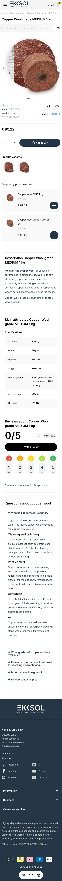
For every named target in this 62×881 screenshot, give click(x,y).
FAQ (57, 28)
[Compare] (38, 875)
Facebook (13, 771)
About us (6, 758)
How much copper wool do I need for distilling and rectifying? (30, 664)
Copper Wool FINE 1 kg (30, 194)
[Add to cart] (54, 205)
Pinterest (12, 777)
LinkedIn (42, 777)
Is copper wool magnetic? (26, 672)
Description (12, 28)
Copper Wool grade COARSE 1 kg (34, 221)
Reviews (46, 27)
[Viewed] (23, 875)
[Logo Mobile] (19, 4)
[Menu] (5, 4)
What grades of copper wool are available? (29, 654)
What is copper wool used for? (29, 512)
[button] (3, 68)
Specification (29, 28)
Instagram (13, 764)
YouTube (42, 771)
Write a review (31, 446)
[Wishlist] (31, 875)
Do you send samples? (24, 679)
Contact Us (7, 753)
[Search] (47, 4)
